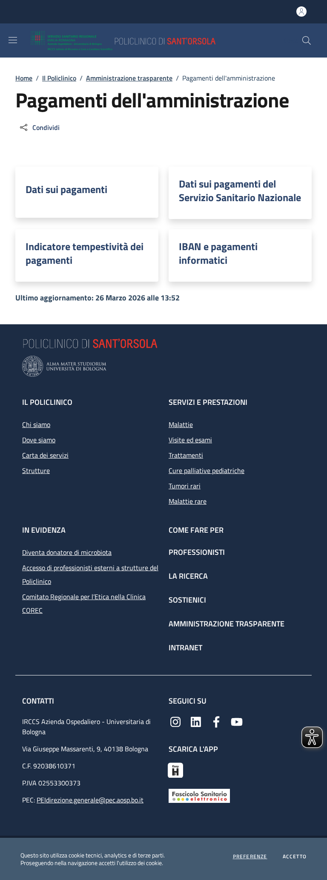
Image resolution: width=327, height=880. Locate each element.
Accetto (295, 856)
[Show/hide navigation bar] (12, 40)
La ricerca (188, 576)
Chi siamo (36, 424)
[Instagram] (175, 721)
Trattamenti (186, 455)
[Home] (148, 40)
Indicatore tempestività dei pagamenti (84, 253)
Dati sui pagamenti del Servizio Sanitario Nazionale (240, 190)
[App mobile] (175, 769)
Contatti (39, 701)
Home (23, 78)
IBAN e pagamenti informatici (218, 253)
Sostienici (187, 600)
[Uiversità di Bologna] (163, 366)
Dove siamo (38, 440)
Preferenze (250, 856)
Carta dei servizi (45, 455)
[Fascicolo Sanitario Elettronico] (199, 795)
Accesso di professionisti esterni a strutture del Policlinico (90, 574)
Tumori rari (185, 486)
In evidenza (44, 530)
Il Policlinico (59, 78)
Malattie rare (188, 501)
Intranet (185, 647)
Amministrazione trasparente (129, 78)
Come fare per (196, 530)
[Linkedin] (196, 721)
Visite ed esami (190, 440)
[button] (306, 40)
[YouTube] (237, 721)
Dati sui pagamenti (66, 189)
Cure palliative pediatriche (206, 470)
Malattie (181, 424)
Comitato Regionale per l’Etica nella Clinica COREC (84, 603)
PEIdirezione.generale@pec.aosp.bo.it (90, 800)
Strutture (36, 470)
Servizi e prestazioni (208, 402)
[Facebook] (216, 721)
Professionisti (197, 552)
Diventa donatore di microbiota (67, 552)
